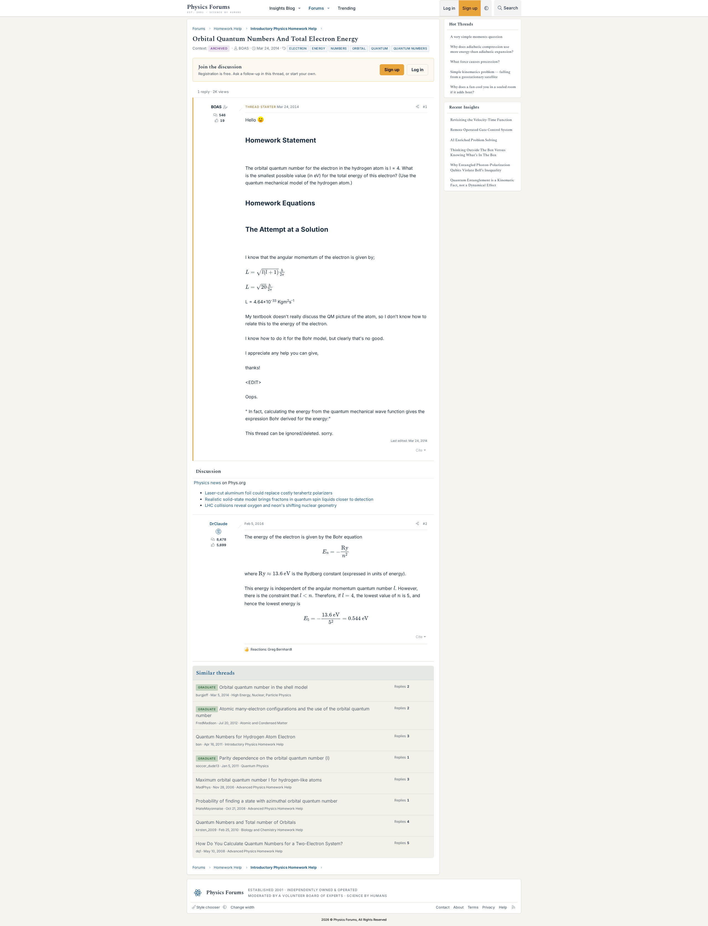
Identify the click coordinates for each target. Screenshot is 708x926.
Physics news (207, 482)
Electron (297, 48)
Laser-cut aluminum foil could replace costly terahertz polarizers (268, 493)
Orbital (359, 48)
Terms (473, 907)
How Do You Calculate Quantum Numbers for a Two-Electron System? (269, 843)
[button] (299, 8)
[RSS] (513, 907)
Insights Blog (282, 8)
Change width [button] (242, 907)
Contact (442, 907)
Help (503, 907)
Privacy (488, 907)
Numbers (339, 48)
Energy (318, 48)
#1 (425, 107)
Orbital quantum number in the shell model (263, 687)
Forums (316, 8)
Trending (346, 8)
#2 (425, 524)
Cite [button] (419, 450)
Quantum (379, 48)
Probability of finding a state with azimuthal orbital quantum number (266, 801)
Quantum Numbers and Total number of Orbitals (246, 822)
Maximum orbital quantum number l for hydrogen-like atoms (259, 780)
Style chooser (208, 907)
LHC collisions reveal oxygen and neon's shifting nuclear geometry (271, 505)
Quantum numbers (410, 48)
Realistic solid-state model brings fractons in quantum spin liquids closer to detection (289, 499)
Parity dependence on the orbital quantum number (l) (274, 758)
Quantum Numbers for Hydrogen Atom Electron (245, 736)
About (458, 907)
